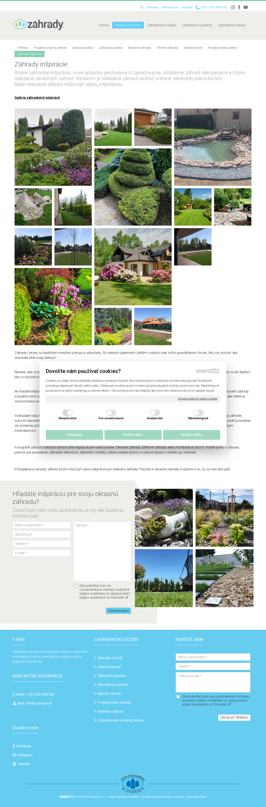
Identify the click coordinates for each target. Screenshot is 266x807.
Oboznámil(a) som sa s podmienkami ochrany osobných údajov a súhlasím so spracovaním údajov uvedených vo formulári (104, 591)
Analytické (155, 418)
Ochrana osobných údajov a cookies (197, 398)
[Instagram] (232, 7)
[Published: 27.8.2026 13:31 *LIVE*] (77, 796)
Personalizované (111, 418)
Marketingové (198, 418)
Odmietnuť (74, 435)
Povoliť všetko (191, 435)
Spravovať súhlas (197, 796)
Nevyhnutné (67, 418)
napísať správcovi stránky (123, 796)
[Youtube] (245, 7)
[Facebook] (239, 7)
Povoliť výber (133, 435)
